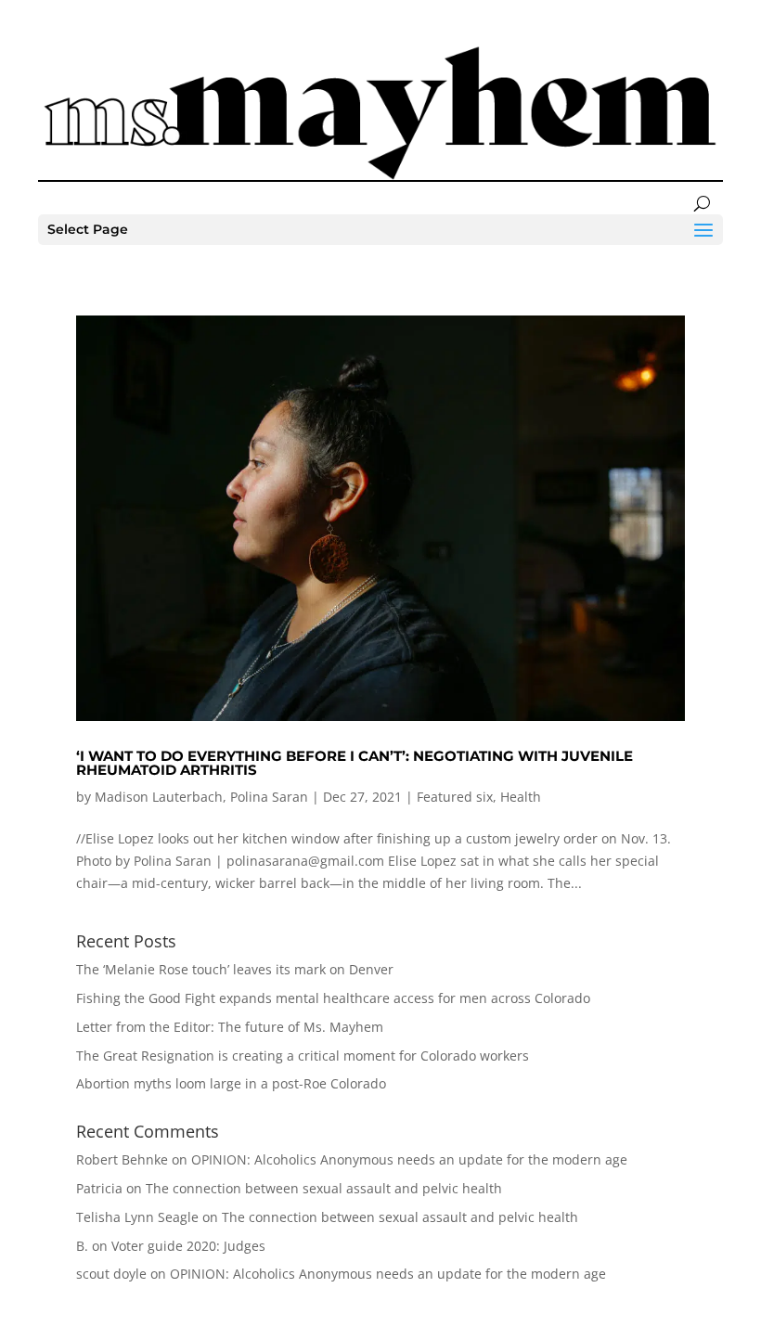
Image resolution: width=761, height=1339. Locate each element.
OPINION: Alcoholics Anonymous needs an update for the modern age (409, 1159)
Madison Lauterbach (159, 796)
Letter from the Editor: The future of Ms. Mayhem (229, 1027)
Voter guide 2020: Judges (188, 1246)
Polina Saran (269, 796)
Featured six (455, 796)
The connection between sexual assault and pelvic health (324, 1188)
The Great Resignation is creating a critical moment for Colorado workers (302, 1055)
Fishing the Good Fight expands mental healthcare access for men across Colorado (333, 998)
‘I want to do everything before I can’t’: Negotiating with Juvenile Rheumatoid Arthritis (354, 763)
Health (520, 796)
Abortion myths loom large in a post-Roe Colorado (231, 1083)
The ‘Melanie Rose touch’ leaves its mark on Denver (234, 969)
